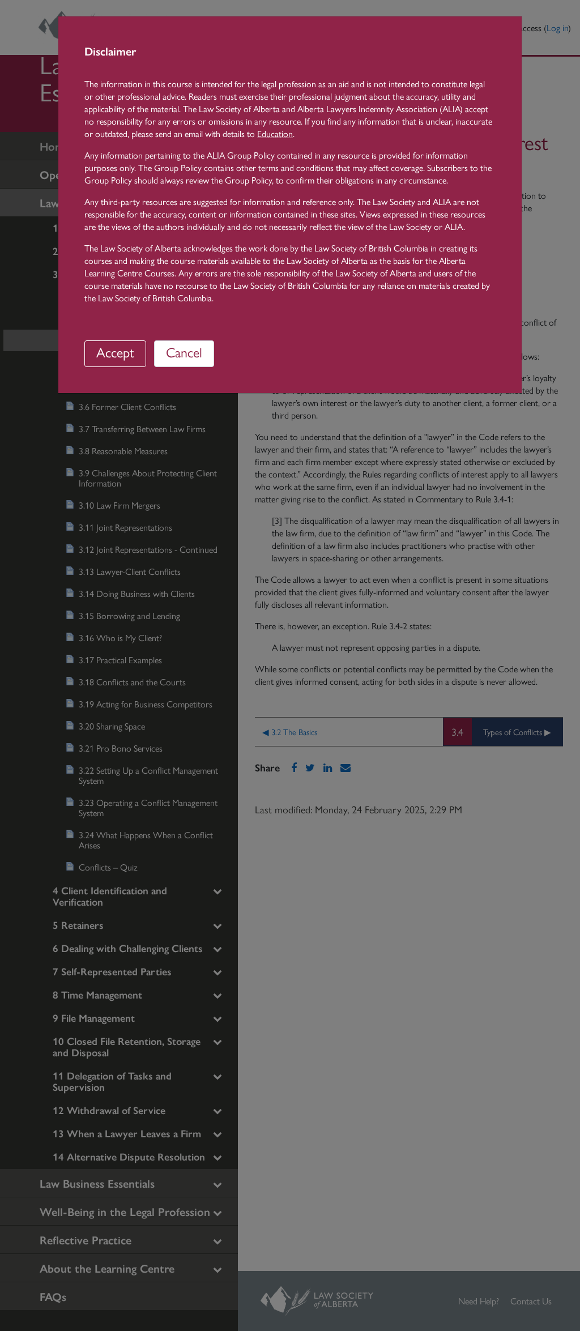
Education (275, 133)
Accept (115, 351)
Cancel (184, 351)
